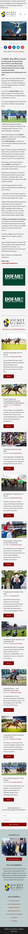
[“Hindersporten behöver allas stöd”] (14, 579)
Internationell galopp (17, 51)
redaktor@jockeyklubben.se (9, 263)
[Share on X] (18, 47)
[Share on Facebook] (5, 47)
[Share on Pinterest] (9, 47)
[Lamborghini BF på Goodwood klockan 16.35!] (14, 724)
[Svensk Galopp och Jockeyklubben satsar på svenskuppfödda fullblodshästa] (14, 389)
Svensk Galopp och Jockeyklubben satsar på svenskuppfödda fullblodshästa (13, 401)
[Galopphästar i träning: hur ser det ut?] (14, 482)
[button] (21, 14)
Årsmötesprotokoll (14, 910)
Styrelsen (14, 920)
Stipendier (14, 917)
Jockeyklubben (6, 868)
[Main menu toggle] (25, 14)
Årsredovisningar (14, 907)
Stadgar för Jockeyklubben (14, 914)
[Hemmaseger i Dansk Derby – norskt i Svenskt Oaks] (14, 529)
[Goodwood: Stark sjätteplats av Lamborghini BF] (14, 629)
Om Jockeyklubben (14, 900)
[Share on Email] (22, 47)
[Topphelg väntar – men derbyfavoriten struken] (14, 677)
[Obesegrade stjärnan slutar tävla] (14, 439)
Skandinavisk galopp (16, 356)
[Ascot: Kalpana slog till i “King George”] (14, 768)
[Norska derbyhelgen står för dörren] (14, 341)
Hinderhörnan (15, 596)
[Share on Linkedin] (14, 47)
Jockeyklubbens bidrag (14, 904)
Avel (11, 405)
